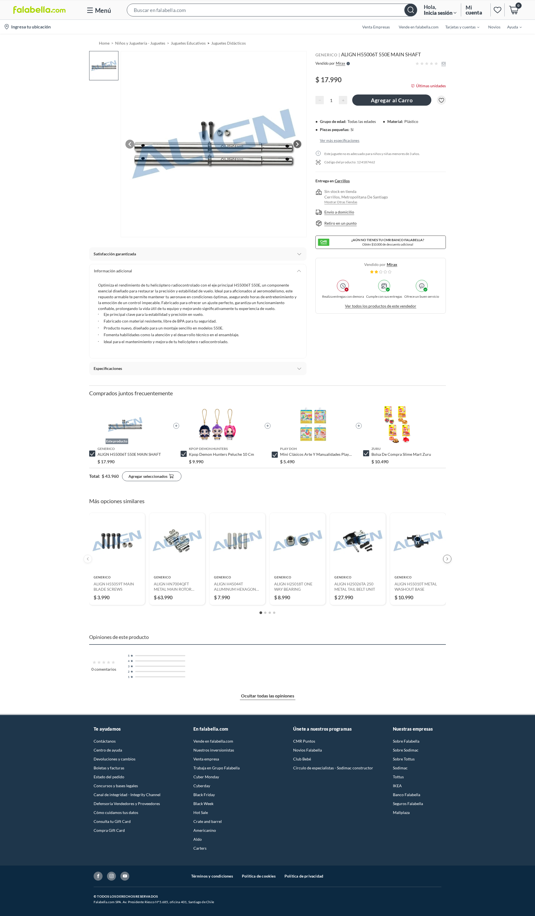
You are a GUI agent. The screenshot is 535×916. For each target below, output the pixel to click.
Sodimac (400, 767)
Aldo (197, 839)
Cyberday (201, 785)
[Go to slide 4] (274, 613)
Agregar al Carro (392, 100)
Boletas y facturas (109, 767)
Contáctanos (105, 741)
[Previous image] (129, 144)
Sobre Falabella (406, 741)
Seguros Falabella (408, 803)
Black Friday (204, 794)
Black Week (203, 803)
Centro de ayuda (108, 750)
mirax (392, 264)
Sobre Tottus (404, 759)
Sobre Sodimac (406, 750)
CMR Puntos (304, 741)
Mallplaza (401, 812)
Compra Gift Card (109, 830)
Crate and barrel (207, 821)
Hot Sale (200, 812)
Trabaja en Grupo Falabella (216, 767)
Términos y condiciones (212, 876)
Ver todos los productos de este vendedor (380, 306)
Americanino (204, 830)
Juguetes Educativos (188, 43)
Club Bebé (302, 759)
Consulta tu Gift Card (112, 821)
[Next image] (297, 144)
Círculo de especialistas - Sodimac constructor (333, 767)
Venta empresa (206, 759)
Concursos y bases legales (116, 785)
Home (104, 43)
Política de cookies (259, 876)
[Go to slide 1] (260, 612)
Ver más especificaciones (339, 140)
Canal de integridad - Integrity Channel (127, 794)
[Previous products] (88, 559)
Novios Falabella (307, 750)
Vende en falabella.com (213, 741)
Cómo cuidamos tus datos (116, 812)
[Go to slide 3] (270, 613)
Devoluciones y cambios (114, 759)
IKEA (397, 785)
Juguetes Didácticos (228, 43)
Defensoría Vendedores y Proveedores (127, 803)
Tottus (398, 776)
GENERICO (326, 54)
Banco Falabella (406, 794)
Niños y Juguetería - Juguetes (140, 43)
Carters (199, 848)
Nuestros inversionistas (213, 750)
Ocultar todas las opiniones (267, 695)
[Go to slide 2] (265, 613)
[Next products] (447, 559)
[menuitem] (459, 26)
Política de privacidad (303, 876)
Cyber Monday (206, 776)
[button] (272, 10)
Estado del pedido (109, 776)
